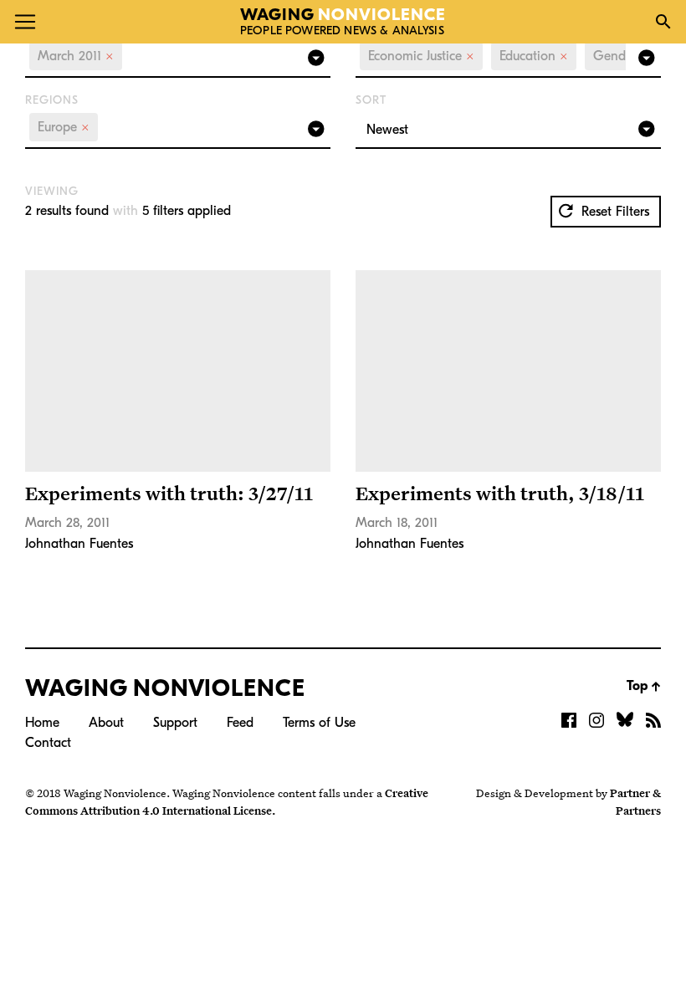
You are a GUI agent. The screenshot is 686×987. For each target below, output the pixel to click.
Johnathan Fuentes (79, 543)
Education (533, 56)
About (106, 722)
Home (42, 722)
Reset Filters (613, 211)
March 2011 (76, 56)
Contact (48, 742)
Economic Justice (421, 56)
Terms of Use (319, 722)
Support (175, 722)
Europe (64, 127)
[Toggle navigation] (25, 22)
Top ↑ (644, 685)
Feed (240, 722)
